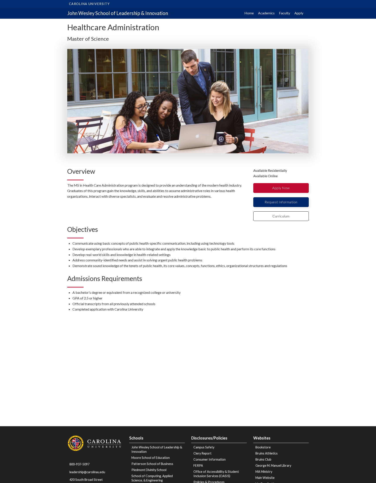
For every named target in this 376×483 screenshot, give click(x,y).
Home (249, 13)
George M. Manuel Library (273, 465)
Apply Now (281, 188)
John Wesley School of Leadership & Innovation (117, 13)
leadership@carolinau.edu (87, 472)
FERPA (198, 465)
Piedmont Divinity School (148, 470)
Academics (266, 13)
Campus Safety (203, 447)
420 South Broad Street (86, 479)
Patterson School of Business (152, 464)
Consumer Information (209, 459)
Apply (298, 13)
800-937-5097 (79, 464)
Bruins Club (263, 459)
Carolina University (89, 4)
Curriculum (281, 216)
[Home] (95, 443)
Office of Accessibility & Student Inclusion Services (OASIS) (216, 474)
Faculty (284, 13)
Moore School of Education (150, 458)
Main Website (265, 478)
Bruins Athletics (266, 453)
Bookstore (263, 447)
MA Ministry (263, 471)
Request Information (281, 202)
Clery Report (202, 453)
